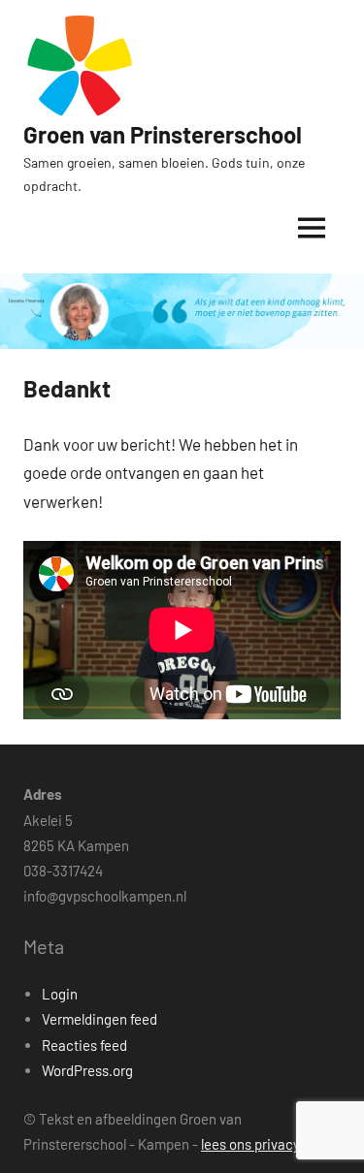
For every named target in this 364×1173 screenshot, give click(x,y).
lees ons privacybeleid (269, 1144)
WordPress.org (87, 1070)
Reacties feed (84, 1045)
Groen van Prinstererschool (162, 134)
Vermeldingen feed (99, 1019)
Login (60, 993)
